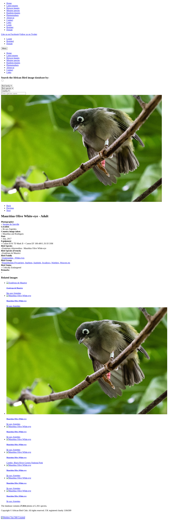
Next (8, 210)
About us (10, 18)
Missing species (13, 10)
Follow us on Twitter (28, 34)
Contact (9, 20)
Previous (10, 208)
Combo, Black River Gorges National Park (24, 463)
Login (9, 25)
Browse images (12, 8)
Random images (13, 13)
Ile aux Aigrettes (13, 306)
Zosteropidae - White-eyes (13, 258)
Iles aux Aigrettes (13, 293)
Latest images (12, 6)
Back (8, 206)
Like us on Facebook (10, 34)
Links (8, 22)
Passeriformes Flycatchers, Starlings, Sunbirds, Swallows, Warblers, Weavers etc (36, 263)
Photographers (12, 15)
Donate (9, 30)
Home (9, 3)
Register (9, 27)
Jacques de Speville (11, 224)
